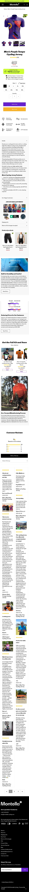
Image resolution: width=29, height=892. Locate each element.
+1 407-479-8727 (5, 812)
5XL (17, 90)
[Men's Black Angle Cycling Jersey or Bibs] (7, 354)
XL (17, 86)
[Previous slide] (3, 360)
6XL (22, 90)
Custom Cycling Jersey (6, 849)
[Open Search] (24, 4)
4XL (12, 90)
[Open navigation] (4, 4)
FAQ (2, 841)
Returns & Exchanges (6, 839)
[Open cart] (27, 4)
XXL (23, 86)
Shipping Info (5, 222)
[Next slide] (26, 360)
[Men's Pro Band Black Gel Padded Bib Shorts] (21, 238)
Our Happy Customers (7, 197)
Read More (5, 291)
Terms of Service (5, 845)
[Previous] (3, 16)
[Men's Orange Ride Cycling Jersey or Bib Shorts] (21, 354)
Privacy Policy (4, 843)
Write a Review (14, 455)
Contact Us (3, 853)
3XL (6, 90)
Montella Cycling (14, 887)
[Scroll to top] (25, 888)
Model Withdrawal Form (7, 851)
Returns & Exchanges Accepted (9, 225)
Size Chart (3, 836)
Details (3, 140)
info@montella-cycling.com (7, 814)
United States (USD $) (7, 882)
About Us (3, 832)
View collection (14, 345)
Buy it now (14, 109)
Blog (2, 847)
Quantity (14, 93)
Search (2, 830)
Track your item (5, 855)
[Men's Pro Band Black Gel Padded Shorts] (8, 238)
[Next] (7, 16)
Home (5, 9)
